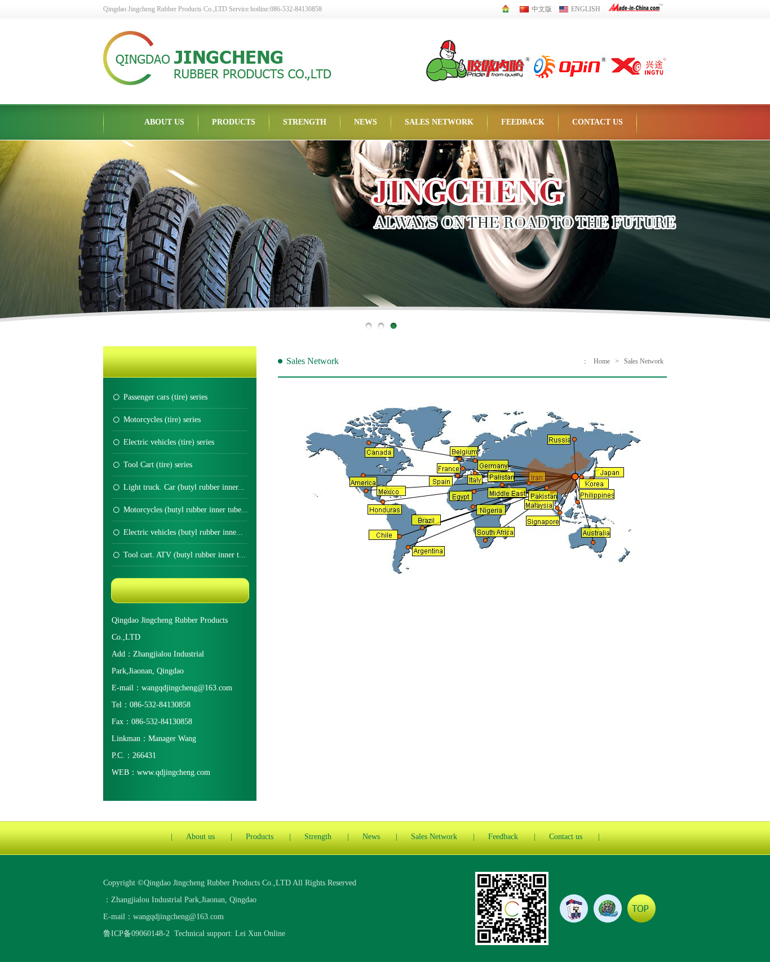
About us (164, 122)
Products (233, 122)
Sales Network (439, 122)
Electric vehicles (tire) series (168, 442)
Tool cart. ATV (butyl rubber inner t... (184, 555)
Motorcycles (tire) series (162, 419)
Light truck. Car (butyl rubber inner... (184, 487)
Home (602, 361)
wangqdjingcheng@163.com (186, 688)
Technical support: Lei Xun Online (229, 933)
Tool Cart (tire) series (157, 464)
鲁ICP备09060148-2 (136, 933)
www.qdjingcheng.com (173, 772)
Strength (304, 122)
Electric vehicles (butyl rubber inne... (183, 532)
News (365, 122)
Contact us (597, 122)
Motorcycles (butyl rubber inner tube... (185, 510)
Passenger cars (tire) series (165, 397)
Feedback (523, 122)
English (585, 9)
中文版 (542, 9)
